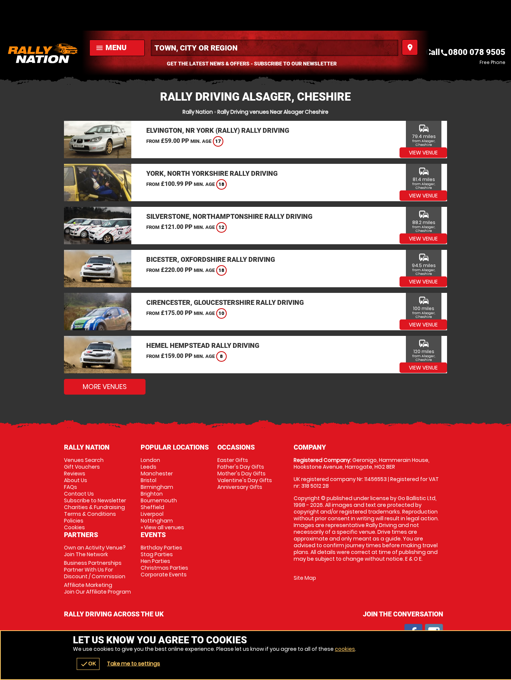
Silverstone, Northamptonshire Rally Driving (229, 216)
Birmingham (157, 487)
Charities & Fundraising (94, 507)
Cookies (74, 527)
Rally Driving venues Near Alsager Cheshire (272, 112)
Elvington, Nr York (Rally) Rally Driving (217, 130)
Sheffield (152, 507)
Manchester (157, 473)
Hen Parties (155, 561)
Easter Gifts (232, 460)
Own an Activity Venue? (95, 551)
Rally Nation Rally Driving (42, 53)
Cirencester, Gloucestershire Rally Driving (225, 302)
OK (88, 664)
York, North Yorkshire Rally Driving (212, 173)
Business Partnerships (94, 569)
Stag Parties (157, 554)
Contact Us (79, 493)
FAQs (70, 487)
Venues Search (84, 460)
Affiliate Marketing (97, 588)
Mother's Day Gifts (241, 473)
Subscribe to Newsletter (95, 500)
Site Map (305, 578)
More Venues (105, 386)
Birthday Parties (161, 547)
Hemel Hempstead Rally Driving (202, 345)
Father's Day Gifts (240, 467)
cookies (345, 649)
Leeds (148, 467)
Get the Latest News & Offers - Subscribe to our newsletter (252, 64)
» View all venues (162, 527)
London (150, 460)
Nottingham (157, 520)
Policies (73, 520)
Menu (110, 47)
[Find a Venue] (274, 47)
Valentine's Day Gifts (244, 480)
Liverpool (152, 514)
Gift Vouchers (82, 467)
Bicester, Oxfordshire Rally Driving (210, 259)
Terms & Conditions (90, 514)
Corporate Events (164, 574)
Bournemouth (159, 500)
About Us (75, 480)
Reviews (74, 473)
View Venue (423, 152)
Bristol (148, 480)
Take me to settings (133, 663)
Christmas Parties (164, 568)
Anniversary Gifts (239, 487)
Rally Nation (198, 112)
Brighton (152, 493)
